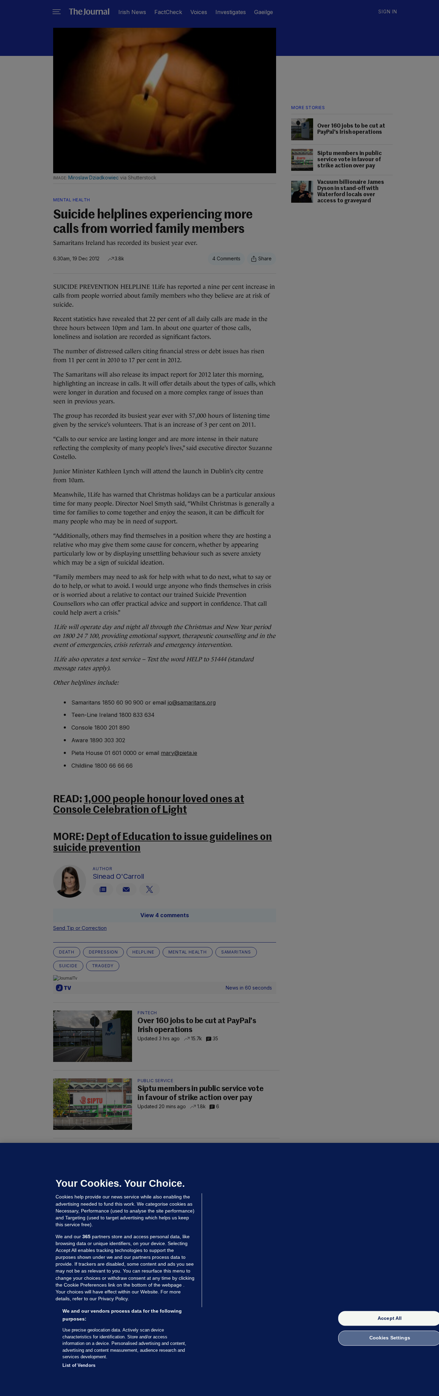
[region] (219, 1269)
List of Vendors (78, 1365)
